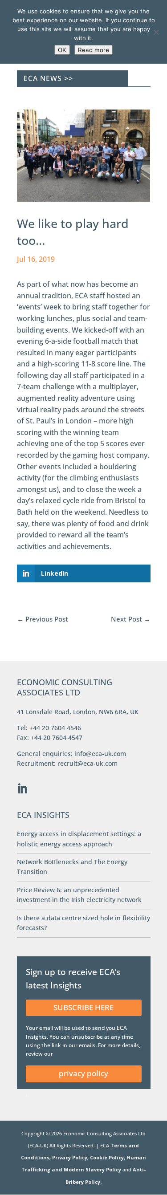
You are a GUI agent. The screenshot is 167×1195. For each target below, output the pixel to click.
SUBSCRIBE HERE (83, 1007)
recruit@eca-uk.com (87, 763)
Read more (93, 49)
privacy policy (83, 1073)
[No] (155, 32)
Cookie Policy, (108, 1157)
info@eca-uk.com (100, 753)
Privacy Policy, (71, 1157)
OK (62, 49)
